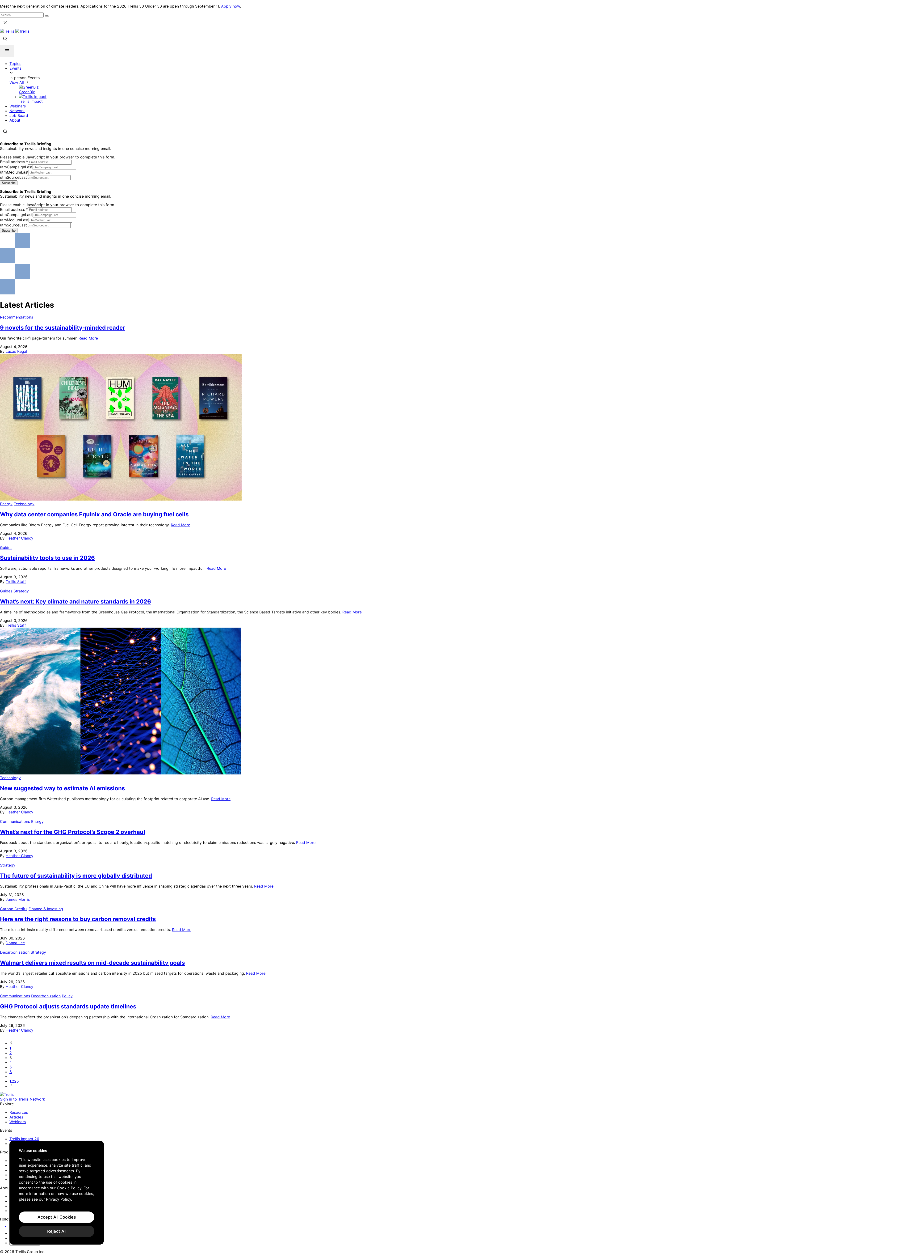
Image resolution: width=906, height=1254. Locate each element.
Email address (14, 161)
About (14, 120)
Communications (15, 821)
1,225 (14, 1081)
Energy (6, 504)
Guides (6, 547)
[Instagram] (9, 1224)
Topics (15, 63)
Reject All (56, 1231)
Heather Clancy (19, 538)
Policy (67, 996)
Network (17, 110)
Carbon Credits (13, 908)
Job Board (18, 115)
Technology (24, 504)
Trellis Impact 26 (24, 1138)
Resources (18, 1112)
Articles (16, 1117)
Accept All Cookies (57, 1217)
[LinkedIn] (3, 1224)
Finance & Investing (46, 908)
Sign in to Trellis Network (22, 1099)
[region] (56, 1193)
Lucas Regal (16, 351)
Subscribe (9, 183)
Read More (88, 338)
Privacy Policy (58, 1199)
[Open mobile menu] (7, 51)
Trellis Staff (16, 581)
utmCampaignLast (16, 167)
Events (15, 68)
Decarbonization (14, 952)
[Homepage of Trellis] (7, 1094)
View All (17, 82)
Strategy (21, 591)
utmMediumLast (14, 172)
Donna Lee (15, 942)
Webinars (17, 106)
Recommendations (16, 317)
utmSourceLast (13, 177)
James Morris (18, 899)
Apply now (230, 6)
